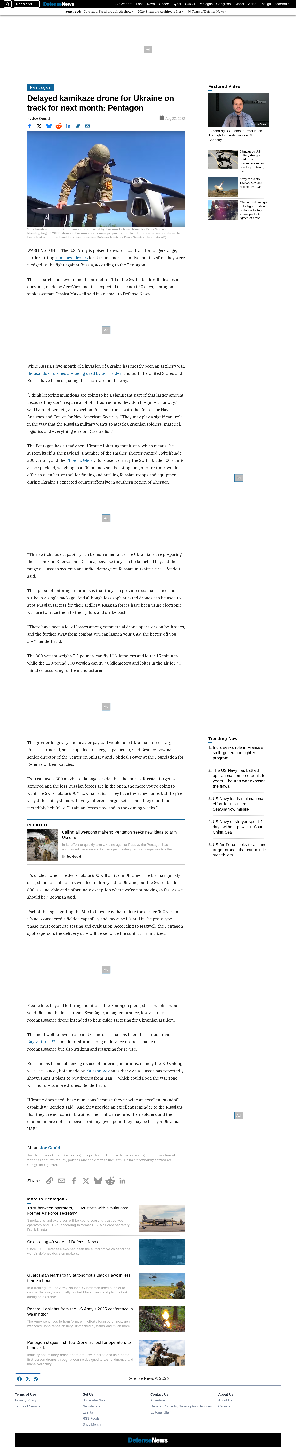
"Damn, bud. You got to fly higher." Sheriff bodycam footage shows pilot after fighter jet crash (253, 210)
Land (139, 4)
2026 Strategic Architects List (159, 12)
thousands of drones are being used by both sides (74, 373)
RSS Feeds (91, 1418)
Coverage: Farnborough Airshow (107, 12)
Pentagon (206, 4)
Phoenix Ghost (80, 460)
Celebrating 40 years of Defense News (62, 1242)
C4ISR (190, 4)
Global (239, 4)
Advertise (157, 1400)
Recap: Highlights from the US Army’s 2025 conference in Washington (80, 1311)
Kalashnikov (98, 1071)
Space (164, 4)
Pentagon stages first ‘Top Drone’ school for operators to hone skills (79, 1345)
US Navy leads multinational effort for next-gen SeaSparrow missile (238, 803)
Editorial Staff (160, 1412)
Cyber (176, 4)
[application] (238, 110)
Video (252, 4)
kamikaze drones (71, 257)
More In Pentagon (45, 1199)
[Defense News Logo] (59, 4)
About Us (225, 1400)
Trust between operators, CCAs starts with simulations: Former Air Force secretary (77, 1210)
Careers (224, 1406)
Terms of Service (27, 1406)
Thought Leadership (274, 4)
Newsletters (91, 1406)
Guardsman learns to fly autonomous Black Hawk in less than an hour (79, 1278)
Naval (151, 4)
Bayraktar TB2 (41, 1042)
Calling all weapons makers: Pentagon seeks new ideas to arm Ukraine (119, 835)
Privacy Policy (26, 1400)
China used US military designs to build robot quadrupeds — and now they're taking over (252, 161)
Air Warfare (123, 4)
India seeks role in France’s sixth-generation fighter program (238, 752)
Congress (223, 4)
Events (88, 1412)
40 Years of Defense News (205, 12)
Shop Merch (92, 1424)
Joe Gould (41, 118)
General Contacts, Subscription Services (181, 1406)
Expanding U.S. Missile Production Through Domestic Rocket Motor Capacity (235, 135)
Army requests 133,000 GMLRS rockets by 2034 (251, 182)
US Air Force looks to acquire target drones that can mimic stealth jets (239, 849)
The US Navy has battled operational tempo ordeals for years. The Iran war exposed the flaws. (240, 778)
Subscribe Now (94, 1400)
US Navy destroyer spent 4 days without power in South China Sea (239, 826)
